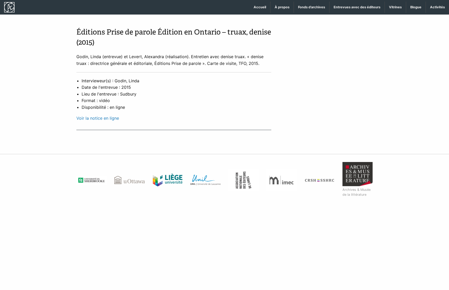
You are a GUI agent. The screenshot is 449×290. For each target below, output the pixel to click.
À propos (282, 7)
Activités (437, 7)
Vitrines (395, 7)
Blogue (415, 7)
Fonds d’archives (311, 7)
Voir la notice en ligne (97, 118)
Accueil (260, 7)
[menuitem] (259, 7)
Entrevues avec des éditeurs (357, 7)
